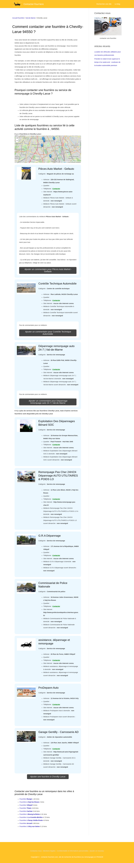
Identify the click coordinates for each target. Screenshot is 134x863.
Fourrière (26, 799)
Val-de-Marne (30, 18)
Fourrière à (30, 814)
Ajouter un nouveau (97, 851)
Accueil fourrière (18, 18)
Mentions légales (49, 851)
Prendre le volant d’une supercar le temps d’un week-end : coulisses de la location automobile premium (107, 62)
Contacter (56, 189)
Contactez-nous (36, 851)
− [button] (17, 141)
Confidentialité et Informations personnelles (72, 851)
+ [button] (17, 138)
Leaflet (64, 162)
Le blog (117, 4)
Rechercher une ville (103, 4)
